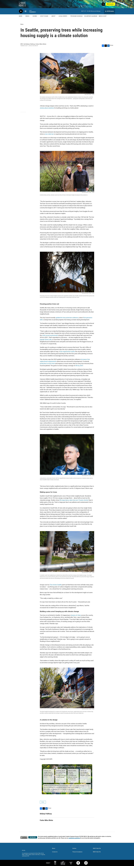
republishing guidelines (74, 838)
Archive (74, 848)
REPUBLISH (33, 837)
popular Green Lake (46, 339)
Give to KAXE (44, 16)
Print (111, 45)
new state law (49, 134)
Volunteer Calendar (90, 16)
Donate (111, 4)
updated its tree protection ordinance (67, 317)
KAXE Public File (97, 848)
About (53, 16)
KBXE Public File (97, 851)
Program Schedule (76, 16)
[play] (21, 11)
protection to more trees (47, 363)
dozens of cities (76, 615)
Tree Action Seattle (56, 585)
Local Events (63, 16)
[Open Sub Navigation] (23, 16)
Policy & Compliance (77, 851)
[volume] (25, 11)
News (20, 16)
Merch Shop (102, 16)
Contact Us (54, 851)
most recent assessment (50, 335)
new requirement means (67, 351)
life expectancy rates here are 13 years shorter (74, 500)
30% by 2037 (79, 365)
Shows (35, 16)
